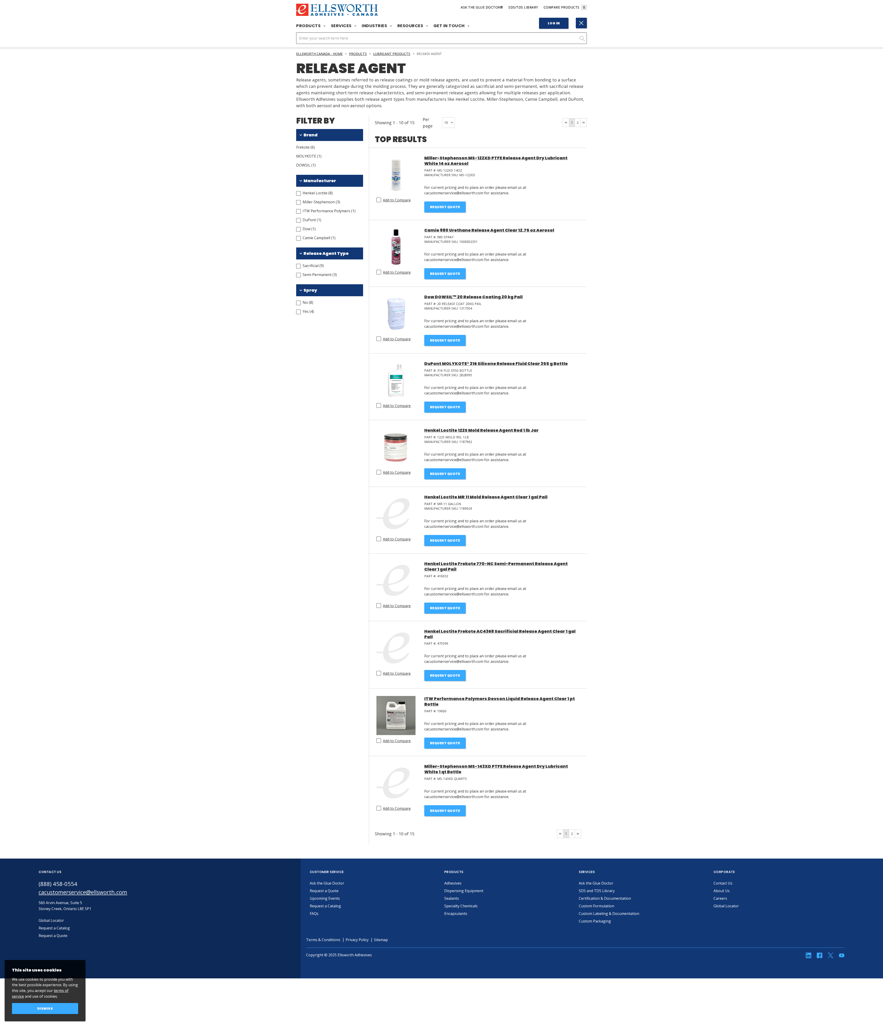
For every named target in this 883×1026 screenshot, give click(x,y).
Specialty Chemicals (461, 905)
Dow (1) (309, 228)
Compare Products (564, 7)
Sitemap (381, 939)
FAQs (314, 913)
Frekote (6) (305, 147)
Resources (410, 26)
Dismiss (45, 1008)
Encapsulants (455, 913)
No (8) (308, 302)
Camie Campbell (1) (319, 237)
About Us (722, 890)
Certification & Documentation (605, 898)
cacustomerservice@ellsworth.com (83, 892)
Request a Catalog (325, 905)
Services (342, 26)
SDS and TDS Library (597, 890)
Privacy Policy (357, 939)
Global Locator (726, 905)
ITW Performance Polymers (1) (329, 210)
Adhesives (453, 883)
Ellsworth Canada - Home (319, 54)
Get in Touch (449, 26)
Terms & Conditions (323, 939)
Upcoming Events (325, 898)
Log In (554, 23)
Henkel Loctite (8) (318, 192)
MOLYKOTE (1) (308, 156)
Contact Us (723, 883)
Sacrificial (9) (313, 265)
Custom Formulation (596, 905)
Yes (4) (308, 311)
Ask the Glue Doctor (327, 883)
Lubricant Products (391, 54)
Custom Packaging (595, 921)
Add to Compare (397, 200)
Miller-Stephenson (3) (321, 201)
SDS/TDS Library (523, 7)
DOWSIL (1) (306, 165)
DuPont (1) (312, 219)
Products (309, 26)
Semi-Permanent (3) (320, 274)
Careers (720, 898)
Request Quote (445, 207)
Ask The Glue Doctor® (482, 7)
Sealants (451, 898)
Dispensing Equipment (463, 890)
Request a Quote (324, 890)
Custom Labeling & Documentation (609, 913)
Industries (375, 26)
